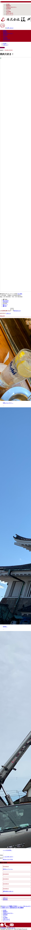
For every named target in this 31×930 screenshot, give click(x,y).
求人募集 (20, 293)
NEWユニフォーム (8, 869)
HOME (8, 4)
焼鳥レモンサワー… (8, 403)
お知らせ (8, 313)
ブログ (8, 10)
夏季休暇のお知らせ (8, 891)
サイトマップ (9, 14)
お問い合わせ (9, 13)
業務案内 (8, 5)
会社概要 (8, 11)
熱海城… (5, 626)
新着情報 (5, 899)
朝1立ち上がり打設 (8, 859)
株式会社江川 (17, 310)
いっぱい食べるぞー (8, 856)
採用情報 (8, 8)
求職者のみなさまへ (11, 7)
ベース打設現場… (7, 850)
